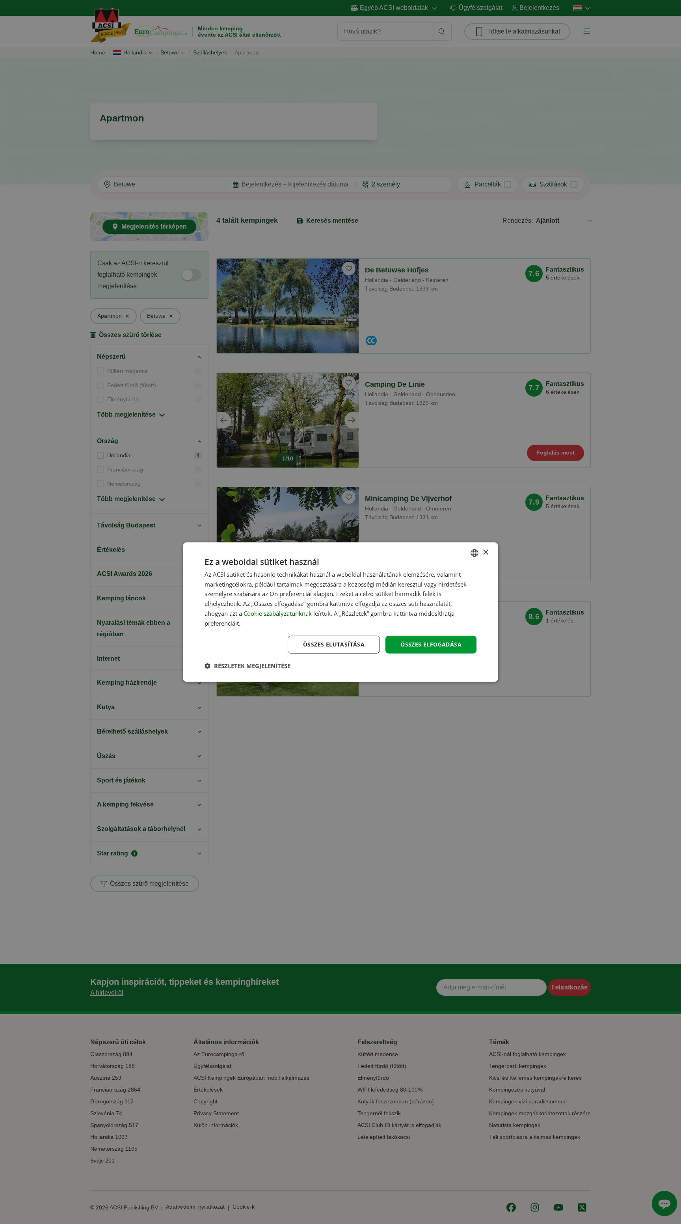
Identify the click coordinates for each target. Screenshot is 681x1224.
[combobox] (474, 553)
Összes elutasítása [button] (334, 644)
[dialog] (340, 612)
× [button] (485, 552)
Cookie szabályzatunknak (278, 613)
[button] (247, 665)
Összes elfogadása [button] (430, 644)
